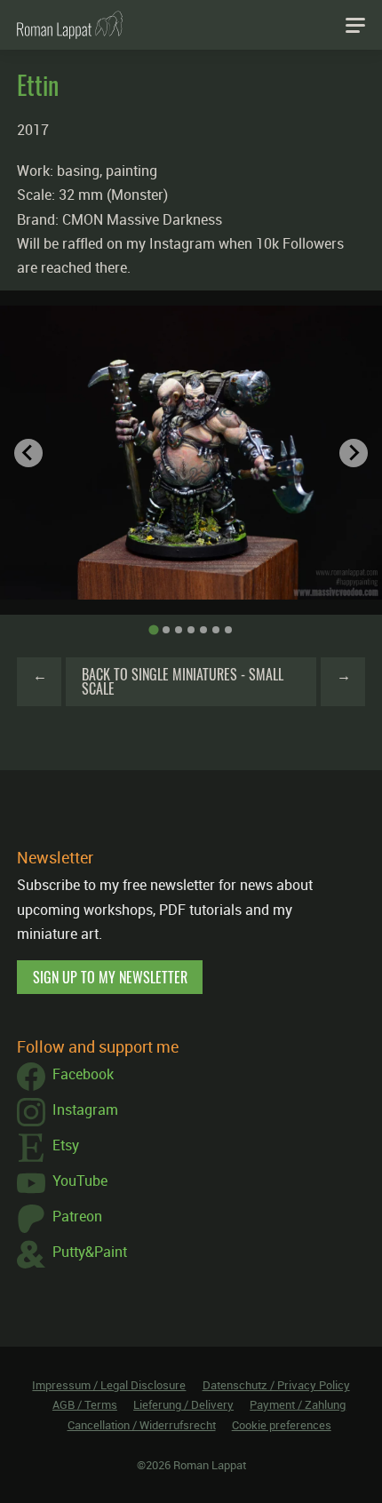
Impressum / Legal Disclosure (109, 1385)
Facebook (83, 1074)
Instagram (85, 1109)
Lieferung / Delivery (183, 1404)
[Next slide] (353, 453)
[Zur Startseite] (70, 25)
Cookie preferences (281, 1425)
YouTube (79, 1180)
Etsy (65, 1145)
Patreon (77, 1216)
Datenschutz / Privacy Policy (276, 1385)
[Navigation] (355, 25)
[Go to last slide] (28, 453)
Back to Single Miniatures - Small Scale (182, 681)
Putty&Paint (89, 1251)
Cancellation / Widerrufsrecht (142, 1425)
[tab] (153, 630)
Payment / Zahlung (298, 1404)
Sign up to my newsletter (110, 977)
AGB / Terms (84, 1404)
